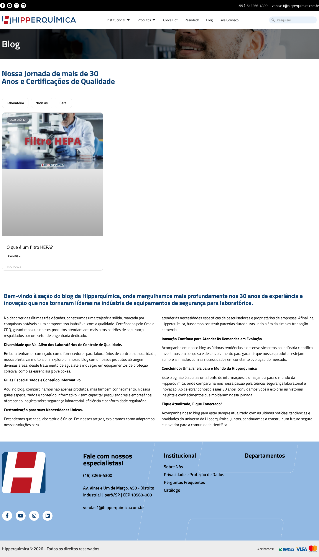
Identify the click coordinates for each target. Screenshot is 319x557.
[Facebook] (2, 5)
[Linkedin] (23, 5)
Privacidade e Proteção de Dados (194, 474)
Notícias (42, 102)
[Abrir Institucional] (128, 20)
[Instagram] (16, 5)
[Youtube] (9, 5)
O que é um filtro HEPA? (30, 247)
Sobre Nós (173, 466)
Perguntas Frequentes (184, 482)
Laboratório (15, 102)
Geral (63, 102)
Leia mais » (13, 256)
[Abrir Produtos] (154, 20)
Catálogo (172, 490)
